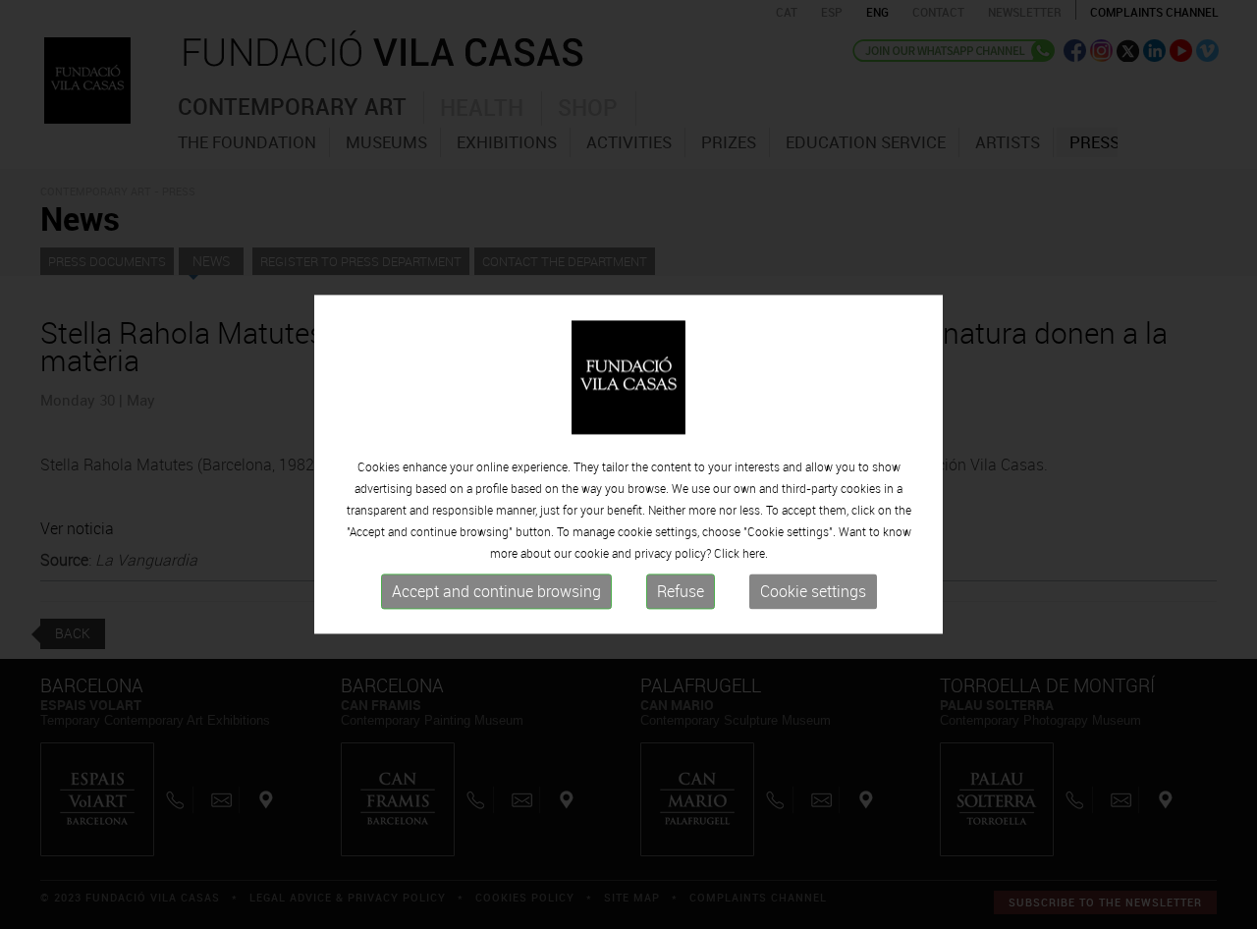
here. (755, 553)
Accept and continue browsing (496, 591)
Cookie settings (813, 591)
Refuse (680, 591)
